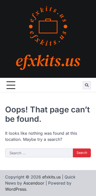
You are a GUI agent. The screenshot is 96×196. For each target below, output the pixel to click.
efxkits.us (51, 176)
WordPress (15, 189)
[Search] (87, 85)
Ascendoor (33, 183)
